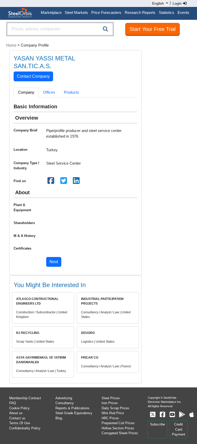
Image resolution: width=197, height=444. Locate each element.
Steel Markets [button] (76, 12)
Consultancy (64, 403)
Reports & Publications (72, 408)
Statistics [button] (166, 12)
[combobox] (60, 29)
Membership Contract (25, 398)
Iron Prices (110, 403)
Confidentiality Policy (25, 428)
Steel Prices (111, 398)
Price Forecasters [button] (106, 12)
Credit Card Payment (178, 429)
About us (16, 413)
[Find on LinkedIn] (76, 182)
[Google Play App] (182, 414)
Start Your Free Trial (152, 29)
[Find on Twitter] (63, 182)
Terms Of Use (19, 423)
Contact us (17, 418)
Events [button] (183, 12)
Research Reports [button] (140, 12)
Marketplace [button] (51, 12)
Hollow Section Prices (118, 428)
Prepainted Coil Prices (118, 423)
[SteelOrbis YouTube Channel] (172, 414)
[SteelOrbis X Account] (152, 414)
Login (178, 3)
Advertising (63, 398)
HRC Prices (110, 418)
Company (26, 92)
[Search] (105, 29)
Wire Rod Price (113, 413)
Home (11, 45)
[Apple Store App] (191, 414)
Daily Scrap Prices (115, 408)
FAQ (12, 403)
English (158, 3)
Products (71, 92)
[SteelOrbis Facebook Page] (162, 414)
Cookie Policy (19, 408)
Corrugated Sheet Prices (120, 433)
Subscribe (157, 424)
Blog (58, 418)
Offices (49, 92)
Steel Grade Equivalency (73, 413)
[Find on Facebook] (51, 182)
